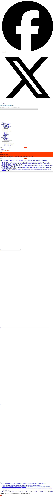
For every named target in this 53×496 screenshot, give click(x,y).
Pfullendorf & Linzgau (8, 140)
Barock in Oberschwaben (8, 143)
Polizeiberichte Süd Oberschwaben (36, 483)
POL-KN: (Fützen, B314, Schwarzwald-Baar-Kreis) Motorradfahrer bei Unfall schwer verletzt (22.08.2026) (21, 485)
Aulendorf (6, 133)
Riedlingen (6, 128)
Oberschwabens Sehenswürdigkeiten (7, 105)
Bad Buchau (6, 125)
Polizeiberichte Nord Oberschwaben (37, 160)
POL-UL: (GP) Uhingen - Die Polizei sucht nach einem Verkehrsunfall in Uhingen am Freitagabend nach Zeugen (22, 162)
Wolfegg (5, 136)
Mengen (5, 139)
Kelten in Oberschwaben (8, 144)
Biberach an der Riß (5, 124)
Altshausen (6, 132)
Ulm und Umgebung (5, 141)
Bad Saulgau (6, 138)
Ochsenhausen (7, 127)
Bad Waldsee (6, 134)
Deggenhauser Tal (7, 130)
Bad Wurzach (6, 135)
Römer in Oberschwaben (8, 145)
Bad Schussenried (7, 126)
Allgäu (3, 122)
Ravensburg (4, 131)
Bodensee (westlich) (6, 129)
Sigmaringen (4, 137)
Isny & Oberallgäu (7, 123)
